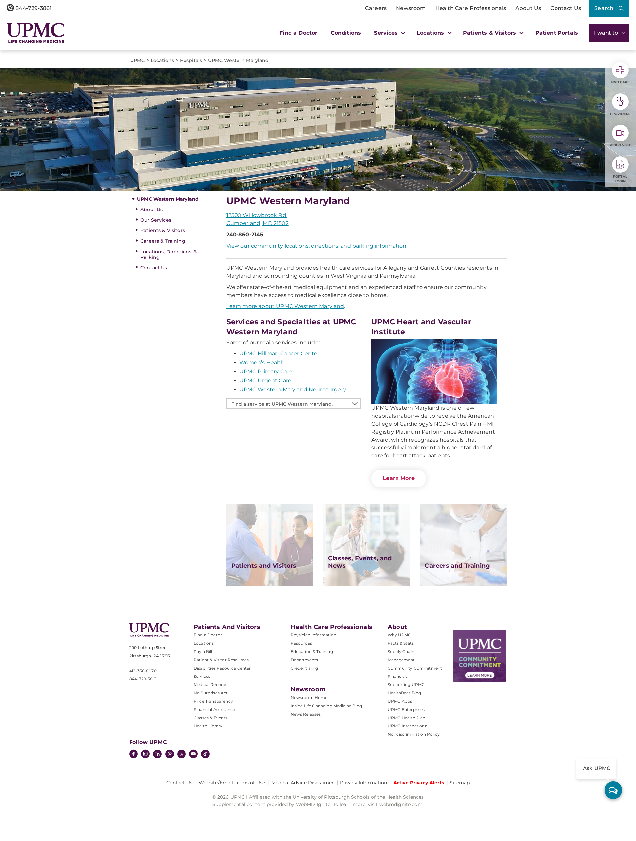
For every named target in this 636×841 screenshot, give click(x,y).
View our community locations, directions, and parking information (316, 246)
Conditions (346, 33)
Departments (304, 659)
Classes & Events (211, 717)
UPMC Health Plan (407, 717)
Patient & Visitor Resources (221, 659)
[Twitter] (181, 754)
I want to (607, 33)
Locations (204, 643)
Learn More (399, 478)
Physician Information (313, 634)
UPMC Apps (400, 701)
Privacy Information (363, 783)
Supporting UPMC (406, 684)
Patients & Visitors (162, 230)
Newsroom (411, 8)
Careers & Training (162, 241)
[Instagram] (145, 754)
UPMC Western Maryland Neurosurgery (292, 389)
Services (202, 676)
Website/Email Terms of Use (232, 783)
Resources (301, 643)
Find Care (620, 82)
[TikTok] (205, 754)
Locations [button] (431, 33)
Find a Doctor (298, 33)
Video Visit (620, 145)
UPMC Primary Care (266, 371)
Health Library (208, 726)
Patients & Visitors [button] (490, 33)
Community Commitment (415, 668)
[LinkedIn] (157, 754)
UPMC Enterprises (406, 709)
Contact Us (565, 8)
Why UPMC (399, 634)
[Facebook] (133, 754)
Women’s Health (262, 362)
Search (603, 8)
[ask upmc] (613, 790)
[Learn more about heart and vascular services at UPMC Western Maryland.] (434, 371)
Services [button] (386, 33)
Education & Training (312, 651)
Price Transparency (213, 701)
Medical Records (210, 684)
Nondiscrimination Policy (414, 734)
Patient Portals (556, 33)
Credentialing (304, 668)
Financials (398, 676)
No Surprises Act (211, 692)
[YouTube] (193, 754)
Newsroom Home (309, 697)
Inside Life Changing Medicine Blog (326, 705)
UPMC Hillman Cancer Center (279, 353)
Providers (620, 114)
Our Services (155, 220)
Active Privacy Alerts (418, 783)
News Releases (306, 714)
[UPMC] (36, 33)
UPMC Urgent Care (265, 380)
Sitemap (460, 783)
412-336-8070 (143, 670)
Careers (376, 8)
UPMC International (408, 726)
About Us (528, 8)
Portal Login (620, 178)
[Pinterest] (169, 754)
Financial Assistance (214, 709)
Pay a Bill (203, 651)
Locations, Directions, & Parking (168, 254)
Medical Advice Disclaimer (302, 783)
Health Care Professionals (470, 8)
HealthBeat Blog (404, 692)
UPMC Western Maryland (168, 199)
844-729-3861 (33, 8)
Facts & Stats (401, 643)
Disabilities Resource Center (222, 668)
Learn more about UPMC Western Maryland (285, 306)
